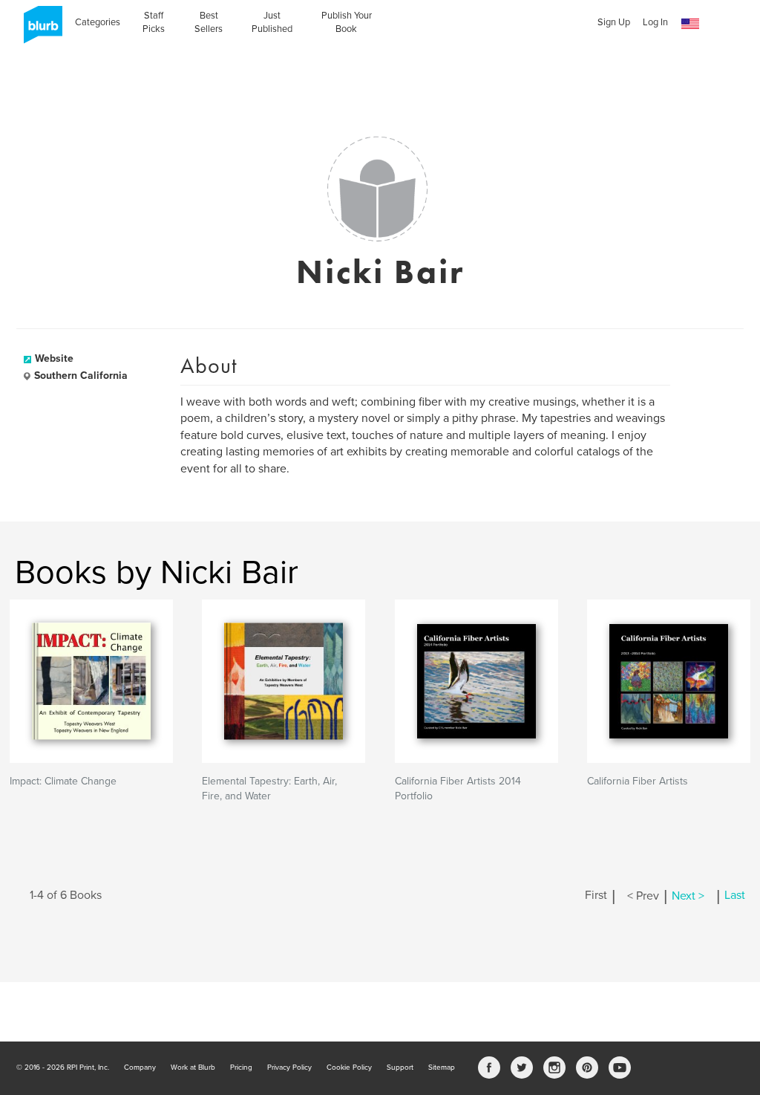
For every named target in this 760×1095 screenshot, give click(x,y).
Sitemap (441, 1067)
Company (140, 1067)
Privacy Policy (289, 1067)
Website (54, 358)
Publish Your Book (346, 22)
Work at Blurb (193, 1067)
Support (400, 1067)
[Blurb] (38, 29)
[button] (690, 24)
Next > (688, 895)
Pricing (241, 1067)
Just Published (272, 22)
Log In (655, 22)
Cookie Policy (349, 1067)
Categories (97, 22)
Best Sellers (208, 22)
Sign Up (613, 22)
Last (734, 895)
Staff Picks (153, 22)
